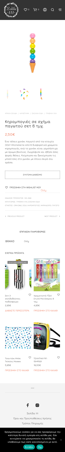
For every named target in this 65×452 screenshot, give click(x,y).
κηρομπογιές (34, 205)
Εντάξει (29, 447)
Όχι (40, 447)
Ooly (43, 190)
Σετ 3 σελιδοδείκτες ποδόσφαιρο (12, 298)
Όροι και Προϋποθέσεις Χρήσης (33, 418)
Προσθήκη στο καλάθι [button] (46, 310)
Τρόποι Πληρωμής (32, 423)
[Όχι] (60, 440)
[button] (26, 9)
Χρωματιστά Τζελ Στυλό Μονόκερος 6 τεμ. (44, 298)
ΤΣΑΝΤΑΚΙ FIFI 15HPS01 (40, 360)
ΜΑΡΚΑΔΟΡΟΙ (46, 205)
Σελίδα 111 (32, 413)
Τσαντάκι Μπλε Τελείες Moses (13, 360)
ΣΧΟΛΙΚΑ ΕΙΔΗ (37, 113)
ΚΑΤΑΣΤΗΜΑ (24, 113)
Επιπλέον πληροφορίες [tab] (33, 231)
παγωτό (55, 205)
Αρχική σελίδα (11, 113)
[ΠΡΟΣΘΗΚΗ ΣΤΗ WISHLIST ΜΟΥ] (29, 294)
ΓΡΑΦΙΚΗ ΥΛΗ (51, 113)
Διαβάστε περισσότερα (17, 310)
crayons (18, 205)
